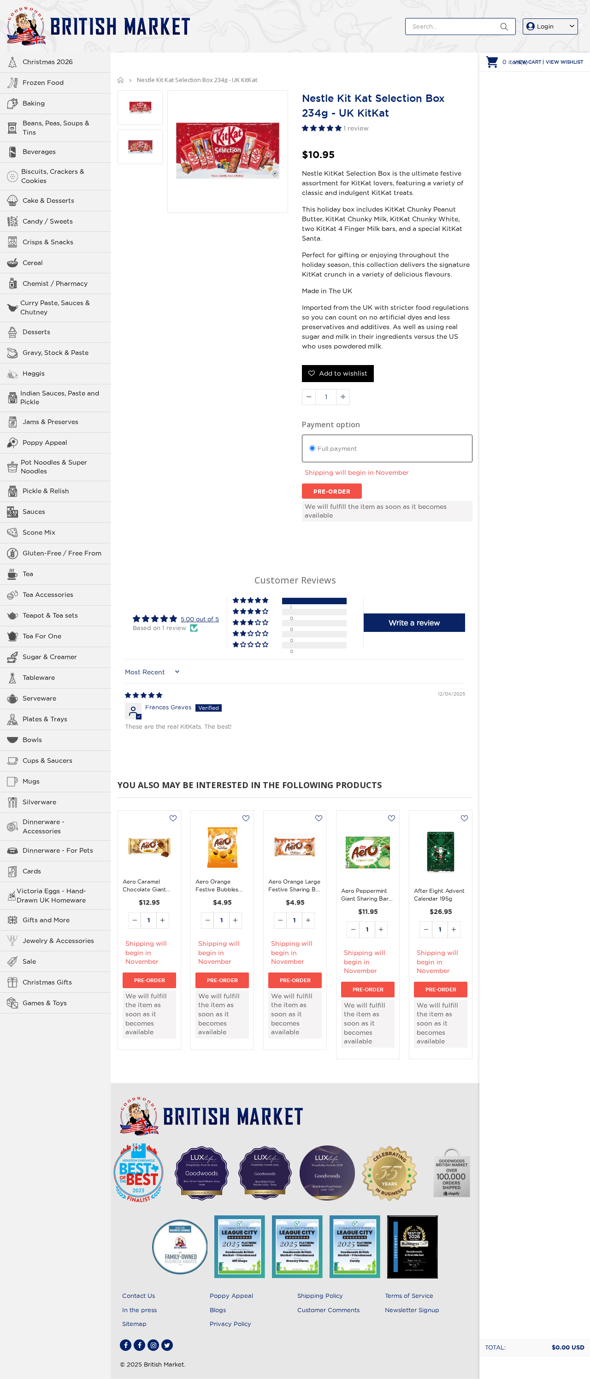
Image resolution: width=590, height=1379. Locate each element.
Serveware (39, 698)
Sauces (34, 511)
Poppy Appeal (45, 442)
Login (545, 26)
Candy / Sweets (48, 221)
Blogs (218, 1310)
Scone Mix (39, 532)
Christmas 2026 (48, 61)
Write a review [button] (414, 623)
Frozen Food (43, 82)
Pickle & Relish (46, 491)
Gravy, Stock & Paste (55, 352)
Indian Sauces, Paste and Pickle (59, 397)
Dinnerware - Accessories (44, 826)
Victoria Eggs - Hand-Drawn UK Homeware (51, 895)
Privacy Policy (230, 1323)
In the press (139, 1310)
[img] (143, 695)
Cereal (33, 262)
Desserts (36, 332)
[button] (322, 128)
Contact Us (138, 1295)
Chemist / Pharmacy (55, 283)
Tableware (39, 677)
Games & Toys (45, 1003)
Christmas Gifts (47, 982)
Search (504, 26)
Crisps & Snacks (48, 242)
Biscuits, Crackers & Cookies (52, 176)
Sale (29, 961)
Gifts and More (46, 920)
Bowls (32, 739)
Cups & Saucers (47, 760)
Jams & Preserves (50, 421)
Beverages (39, 151)
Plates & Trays (45, 719)
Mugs (31, 781)
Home (121, 80)
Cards (32, 871)
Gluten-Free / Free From (62, 553)
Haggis (34, 373)
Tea (28, 574)
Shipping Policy (320, 1295)
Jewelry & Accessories (58, 940)
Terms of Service (409, 1295)
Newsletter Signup (412, 1310)
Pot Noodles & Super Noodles (54, 467)
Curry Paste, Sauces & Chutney (55, 307)
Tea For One (42, 636)
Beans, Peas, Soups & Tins (56, 127)
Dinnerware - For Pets (58, 850)
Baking (34, 103)
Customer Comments (328, 1310)
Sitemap (134, 1323)
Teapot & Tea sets (50, 615)
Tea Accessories (48, 594)
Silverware (39, 802)
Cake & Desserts (48, 200)
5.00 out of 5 (200, 619)
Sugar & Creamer (50, 656)
